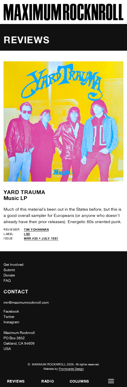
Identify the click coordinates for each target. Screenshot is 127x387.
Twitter (9, 317)
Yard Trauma (24, 192)
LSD (27, 234)
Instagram (11, 322)
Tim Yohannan (36, 229)
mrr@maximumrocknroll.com (26, 302)
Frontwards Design (71, 368)
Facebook (11, 311)
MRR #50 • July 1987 (41, 238)
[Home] (63, 19)
